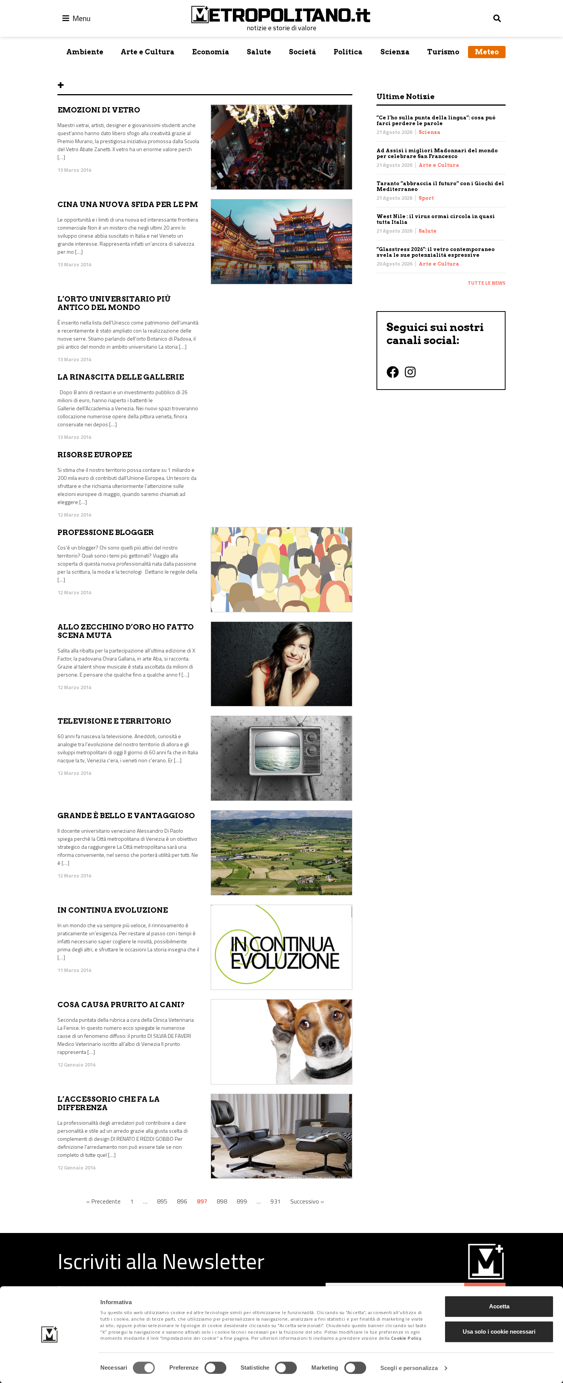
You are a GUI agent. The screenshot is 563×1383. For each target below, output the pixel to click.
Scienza (395, 52)
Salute (259, 52)
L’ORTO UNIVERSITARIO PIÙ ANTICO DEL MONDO (114, 303)
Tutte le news (487, 283)
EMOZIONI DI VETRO (98, 110)
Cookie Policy (406, 1338)
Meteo (487, 52)
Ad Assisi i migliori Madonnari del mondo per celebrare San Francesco (437, 153)
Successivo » (307, 1201)
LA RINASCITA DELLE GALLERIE (120, 377)
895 (162, 1201)
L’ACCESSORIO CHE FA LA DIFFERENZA (108, 1103)
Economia (210, 52)
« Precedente (103, 1201)
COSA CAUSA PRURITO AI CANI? (121, 1004)
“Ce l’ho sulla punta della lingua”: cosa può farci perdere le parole (436, 120)
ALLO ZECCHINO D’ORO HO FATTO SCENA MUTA (125, 631)
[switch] (215, 1368)
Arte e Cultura (148, 52)
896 (182, 1201)
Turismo (443, 52)
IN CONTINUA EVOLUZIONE (112, 910)
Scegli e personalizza (409, 1368)
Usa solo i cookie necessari (499, 1331)
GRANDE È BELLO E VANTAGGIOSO (126, 815)
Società (302, 52)
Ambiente (84, 52)
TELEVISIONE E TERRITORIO (114, 721)
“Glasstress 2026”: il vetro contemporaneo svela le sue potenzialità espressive (435, 252)
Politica (348, 52)
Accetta (499, 1306)
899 (242, 1201)
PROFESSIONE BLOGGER (105, 532)
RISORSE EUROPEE (94, 454)
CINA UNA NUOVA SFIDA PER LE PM (127, 204)
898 (222, 1201)
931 (275, 1201)
